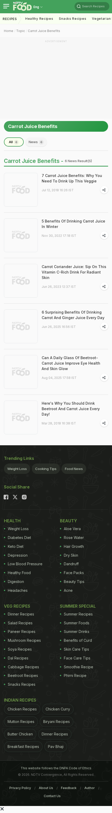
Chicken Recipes (22, 709)
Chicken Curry (58, 709)
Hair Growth (74, 546)
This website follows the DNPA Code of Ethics (56, 768)
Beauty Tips (74, 581)
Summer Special (78, 606)
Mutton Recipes (21, 721)
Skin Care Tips (76, 649)
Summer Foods (76, 623)
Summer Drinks (76, 631)
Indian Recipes (20, 700)
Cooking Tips (46, 469)
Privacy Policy (20, 788)
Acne (68, 590)
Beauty (68, 520)
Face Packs (74, 572)
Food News (74, 469)
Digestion (16, 581)
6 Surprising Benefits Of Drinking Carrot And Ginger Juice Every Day (73, 315)
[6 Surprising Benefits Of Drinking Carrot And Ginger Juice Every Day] (21, 326)
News (35, 142)
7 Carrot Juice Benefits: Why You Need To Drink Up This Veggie (72, 178)
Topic (20, 31)
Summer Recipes (78, 614)
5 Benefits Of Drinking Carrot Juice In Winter (73, 224)
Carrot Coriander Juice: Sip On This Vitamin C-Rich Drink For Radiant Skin (74, 272)
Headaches (18, 590)
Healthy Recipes (39, 19)
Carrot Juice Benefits (44, 31)
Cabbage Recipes (23, 667)
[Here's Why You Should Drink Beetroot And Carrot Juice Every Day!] (21, 417)
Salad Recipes (20, 623)
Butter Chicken (20, 734)
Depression (18, 555)
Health (12, 520)
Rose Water (74, 537)
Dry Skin (71, 555)
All (13, 142)
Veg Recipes (17, 606)
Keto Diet (15, 546)
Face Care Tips (77, 658)
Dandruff (71, 564)
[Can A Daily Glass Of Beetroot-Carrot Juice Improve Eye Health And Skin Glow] (21, 372)
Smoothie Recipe (78, 667)
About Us (46, 788)
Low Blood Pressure (25, 564)
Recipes (10, 19)
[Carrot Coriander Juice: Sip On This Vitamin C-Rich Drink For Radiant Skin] (21, 281)
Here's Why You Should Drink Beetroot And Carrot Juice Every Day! (71, 408)
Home (8, 31)
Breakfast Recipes (23, 746)
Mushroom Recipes (24, 640)
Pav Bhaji (56, 746)
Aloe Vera (72, 528)
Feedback (69, 788)
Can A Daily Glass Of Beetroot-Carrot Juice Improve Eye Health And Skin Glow (71, 363)
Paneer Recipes (21, 631)
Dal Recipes (18, 658)
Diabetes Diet (19, 537)
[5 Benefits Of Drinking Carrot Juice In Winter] (21, 235)
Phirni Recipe (75, 675)
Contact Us (52, 796)
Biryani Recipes (56, 721)
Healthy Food (19, 572)
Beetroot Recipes (23, 675)
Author (89, 788)
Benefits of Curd (78, 640)
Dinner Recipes (21, 614)
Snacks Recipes (72, 19)
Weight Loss (17, 469)
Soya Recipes (20, 649)
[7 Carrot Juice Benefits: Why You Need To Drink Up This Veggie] (21, 190)
